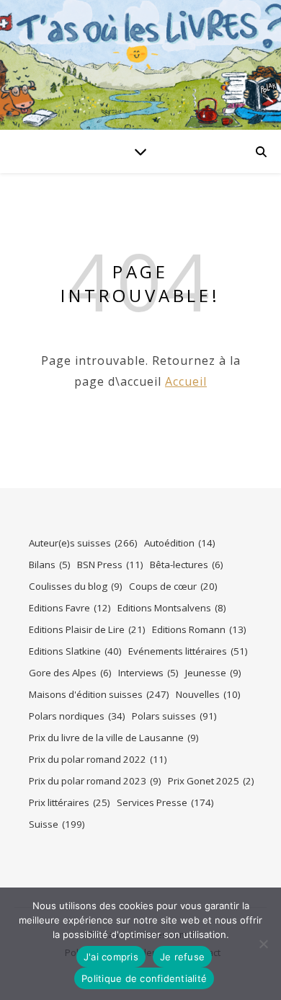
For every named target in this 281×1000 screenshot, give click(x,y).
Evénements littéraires (188, 651)
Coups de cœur (173, 586)
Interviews (148, 672)
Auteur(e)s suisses (83, 542)
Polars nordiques (77, 715)
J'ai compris (111, 957)
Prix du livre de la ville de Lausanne (114, 737)
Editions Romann (199, 629)
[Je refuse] (263, 944)
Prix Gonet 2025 (211, 780)
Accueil (186, 381)
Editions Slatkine (75, 651)
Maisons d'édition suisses (99, 694)
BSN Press (110, 564)
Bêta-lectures (186, 564)
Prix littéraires (69, 802)
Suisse (57, 824)
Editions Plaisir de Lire (87, 629)
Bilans (50, 564)
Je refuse (182, 957)
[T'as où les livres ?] (140, 65)
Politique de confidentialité (144, 978)
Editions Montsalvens (171, 607)
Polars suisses (174, 715)
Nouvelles (208, 694)
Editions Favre (70, 607)
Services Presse (165, 802)
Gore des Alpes (70, 672)
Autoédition (179, 542)
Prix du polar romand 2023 (95, 780)
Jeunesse (213, 672)
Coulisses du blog (75, 586)
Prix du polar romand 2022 (98, 759)
